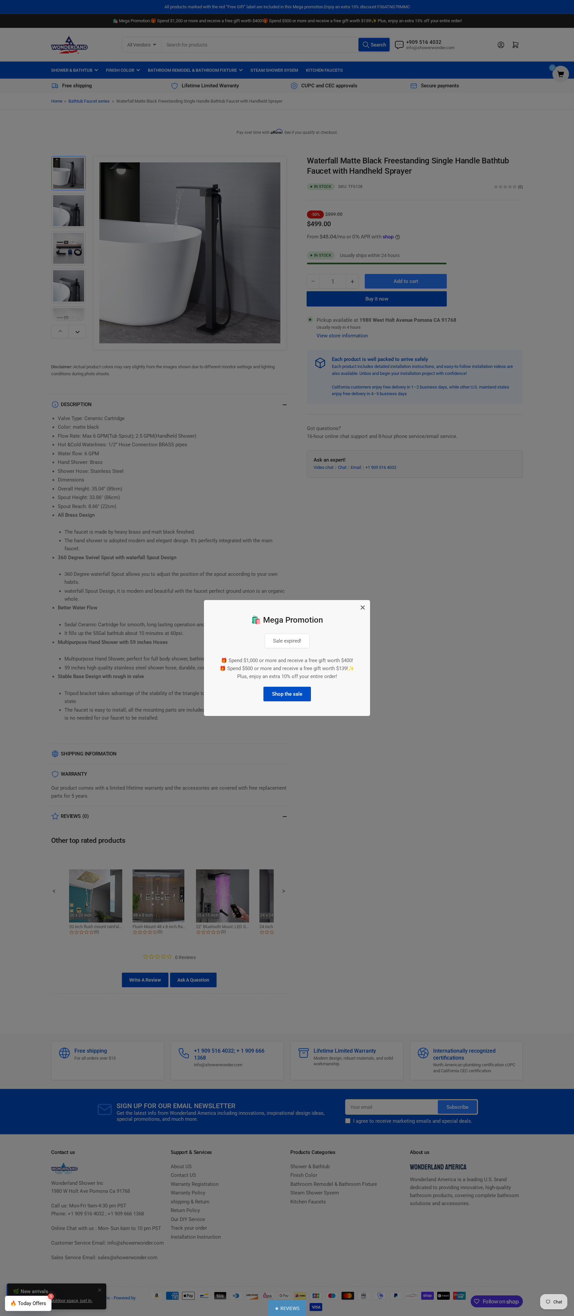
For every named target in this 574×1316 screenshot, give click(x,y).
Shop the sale (287, 694)
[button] (287, 1308)
